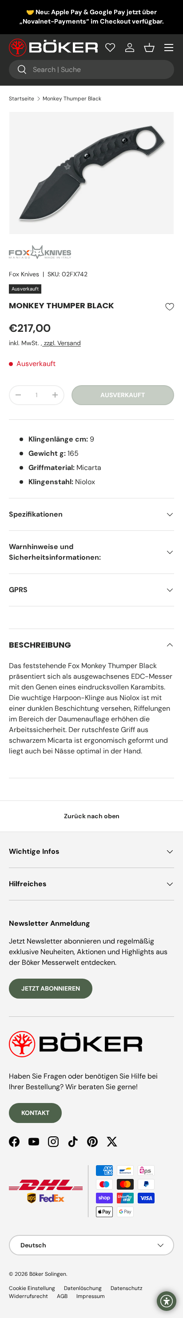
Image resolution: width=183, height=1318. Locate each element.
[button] (149, 47)
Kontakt (35, 1113)
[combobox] (91, 69)
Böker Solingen (47, 1274)
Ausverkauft (122, 395)
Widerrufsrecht (28, 1296)
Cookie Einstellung (32, 1288)
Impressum (90, 1296)
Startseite (21, 98)
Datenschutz (127, 1288)
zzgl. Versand (61, 343)
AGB (62, 1296)
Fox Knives (24, 274)
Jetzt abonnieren (50, 988)
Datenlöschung (83, 1288)
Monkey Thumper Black (72, 98)
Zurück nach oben (91, 816)
